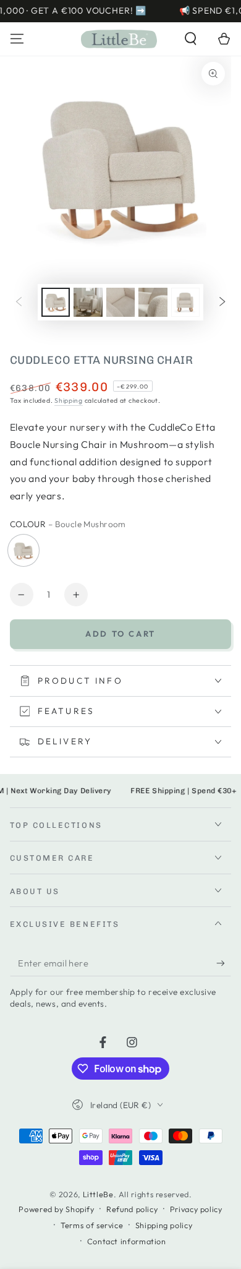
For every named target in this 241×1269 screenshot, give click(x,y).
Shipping (68, 400)
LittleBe (98, 1194)
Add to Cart (120, 634)
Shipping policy (163, 1225)
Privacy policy (196, 1209)
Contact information (126, 1241)
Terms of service (92, 1225)
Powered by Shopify (56, 1209)
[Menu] (17, 39)
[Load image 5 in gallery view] (185, 302)
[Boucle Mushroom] (23, 550)
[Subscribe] (223, 963)
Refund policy (132, 1209)
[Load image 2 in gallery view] (88, 302)
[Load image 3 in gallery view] (120, 302)
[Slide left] (18, 302)
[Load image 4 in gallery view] (152, 302)
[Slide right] (222, 302)
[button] (191, 39)
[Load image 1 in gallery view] (55, 302)
